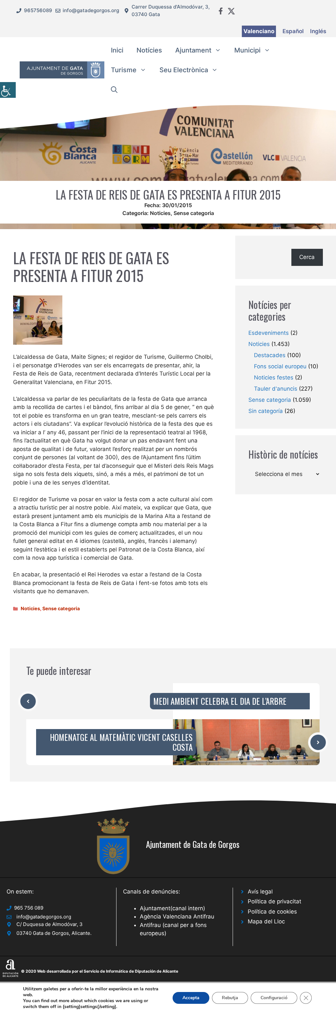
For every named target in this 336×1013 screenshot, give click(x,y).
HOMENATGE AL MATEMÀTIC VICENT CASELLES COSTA (121, 742)
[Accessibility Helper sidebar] (8, 90)
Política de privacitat (274, 901)
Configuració (274, 998)
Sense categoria (194, 213)
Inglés (318, 31)
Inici (117, 50)
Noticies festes (273, 377)
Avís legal (260, 891)
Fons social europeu (280, 366)
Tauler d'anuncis (275, 388)
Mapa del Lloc (266, 921)
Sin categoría (265, 411)
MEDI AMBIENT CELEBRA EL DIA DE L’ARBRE (219, 701)
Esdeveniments (268, 333)
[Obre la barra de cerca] (114, 89)
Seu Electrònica (183, 70)
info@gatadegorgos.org (91, 10)
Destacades (269, 355)
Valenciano (258, 31)
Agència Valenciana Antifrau (177, 916)
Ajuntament (193, 50)
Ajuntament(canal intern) (172, 908)
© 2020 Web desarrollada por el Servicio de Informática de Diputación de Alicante (99, 971)
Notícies (149, 50)
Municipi (247, 50)
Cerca (307, 257)
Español (293, 31)
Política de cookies (272, 911)
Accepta (191, 998)
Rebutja (230, 998)
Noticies (160, 213)
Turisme (123, 70)
